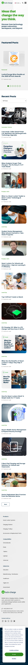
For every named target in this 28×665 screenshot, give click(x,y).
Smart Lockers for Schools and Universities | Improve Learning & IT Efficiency (13, 265)
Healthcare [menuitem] (6, 578)
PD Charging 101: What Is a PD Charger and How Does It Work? (13, 328)
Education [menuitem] (5, 569)
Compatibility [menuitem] (7, 539)
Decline (14, 658)
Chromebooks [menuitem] (7, 542)
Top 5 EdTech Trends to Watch (12, 297)
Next (5, 504)
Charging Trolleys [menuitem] (7, 529)
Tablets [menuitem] (5, 551)
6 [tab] (20, 86)
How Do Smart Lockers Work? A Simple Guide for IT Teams (13, 397)
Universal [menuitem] (5, 560)
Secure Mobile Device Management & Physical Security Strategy (14, 430)
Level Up (4, 227)
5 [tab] (17, 86)
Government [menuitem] (6, 587)
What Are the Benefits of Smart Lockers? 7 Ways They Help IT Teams (13, 362)
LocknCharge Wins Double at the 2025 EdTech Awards (13, 75)
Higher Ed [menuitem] (5, 583)
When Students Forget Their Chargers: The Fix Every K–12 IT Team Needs (12, 164)
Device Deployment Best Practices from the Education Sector (14, 495)
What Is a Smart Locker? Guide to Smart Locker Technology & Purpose (13, 197)
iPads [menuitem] (4, 547)
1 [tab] (8, 86)
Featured (4, 69)
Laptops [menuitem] (5, 556)
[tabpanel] (14, 66)
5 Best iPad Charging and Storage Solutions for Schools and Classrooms (13, 465)
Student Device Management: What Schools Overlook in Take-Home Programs (13, 233)
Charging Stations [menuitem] (7, 524)
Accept (14, 654)
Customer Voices (7, 127)
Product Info (5, 191)
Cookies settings (14, 650)
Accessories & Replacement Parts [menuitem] (12, 533)
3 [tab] (13, 86)
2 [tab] (10, 86)
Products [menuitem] (5, 516)
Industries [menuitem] (6, 566)
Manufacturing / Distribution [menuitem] (10, 574)
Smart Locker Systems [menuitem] (9, 520)
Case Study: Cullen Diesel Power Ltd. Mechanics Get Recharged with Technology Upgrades (14, 133)
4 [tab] (15, 86)
